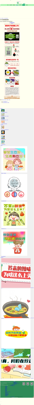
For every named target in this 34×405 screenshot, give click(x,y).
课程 (0, 108)
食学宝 (6, 391)
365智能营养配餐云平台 (5, 101)
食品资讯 (6, 388)
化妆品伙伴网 (6, 392)
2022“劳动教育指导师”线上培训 (4, 112)
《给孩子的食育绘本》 (3, 144)
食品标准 (6, 387)
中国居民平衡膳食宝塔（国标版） (6, 102)
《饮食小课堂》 (2, 134)
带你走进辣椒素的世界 (3, 256)
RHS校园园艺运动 (13, 384)
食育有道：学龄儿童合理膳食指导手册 (4, 129)
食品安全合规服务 (7, 393)
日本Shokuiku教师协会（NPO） (16, 383)
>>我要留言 (11, 385)
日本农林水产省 (13, 385)
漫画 (0, 145)
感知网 (6, 389)
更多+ (2, 108)
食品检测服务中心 (7, 394)
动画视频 (1, 257)
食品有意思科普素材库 (15, 382)
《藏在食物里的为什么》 (3, 139)
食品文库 (6, 395)
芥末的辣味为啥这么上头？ (3, 228)
